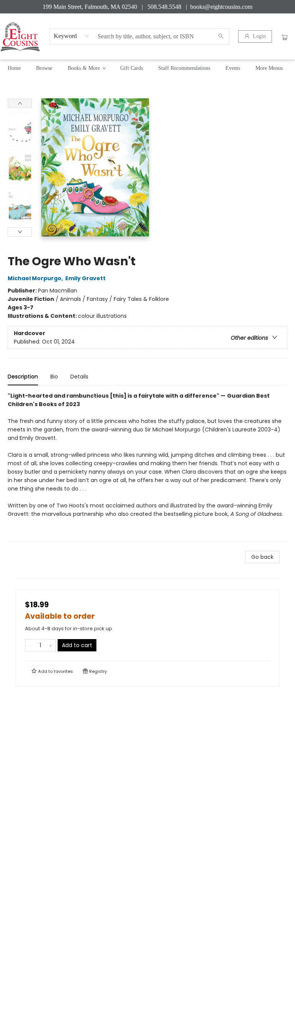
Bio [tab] (54, 376)
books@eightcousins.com (221, 6)
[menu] (147, 68)
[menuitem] (14, 68)
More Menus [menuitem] (269, 68)
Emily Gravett (85, 278)
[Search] (221, 36)
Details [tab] (79, 376)
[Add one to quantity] (50, 645)
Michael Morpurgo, (36, 278)
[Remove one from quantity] (30, 645)
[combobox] (72, 36)
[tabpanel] (147, 467)
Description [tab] (23, 376)
